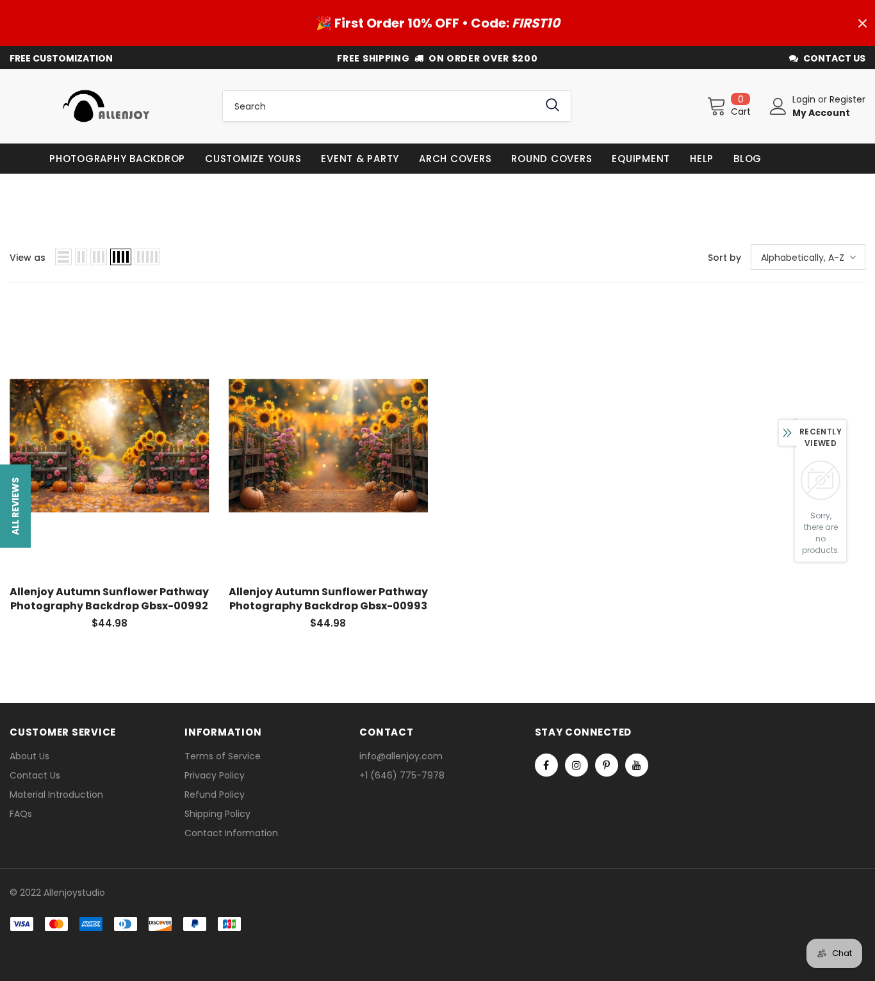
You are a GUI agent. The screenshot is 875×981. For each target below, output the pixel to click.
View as (27, 257)
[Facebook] (546, 765)
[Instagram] (576, 765)
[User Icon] (778, 106)
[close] (862, 23)
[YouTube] (636, 765)
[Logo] (106, 106)
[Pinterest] (606, 765)
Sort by (724, 257)
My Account (821, 112)
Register (847, 99)
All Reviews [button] (15, 505)
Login (805, 99)
